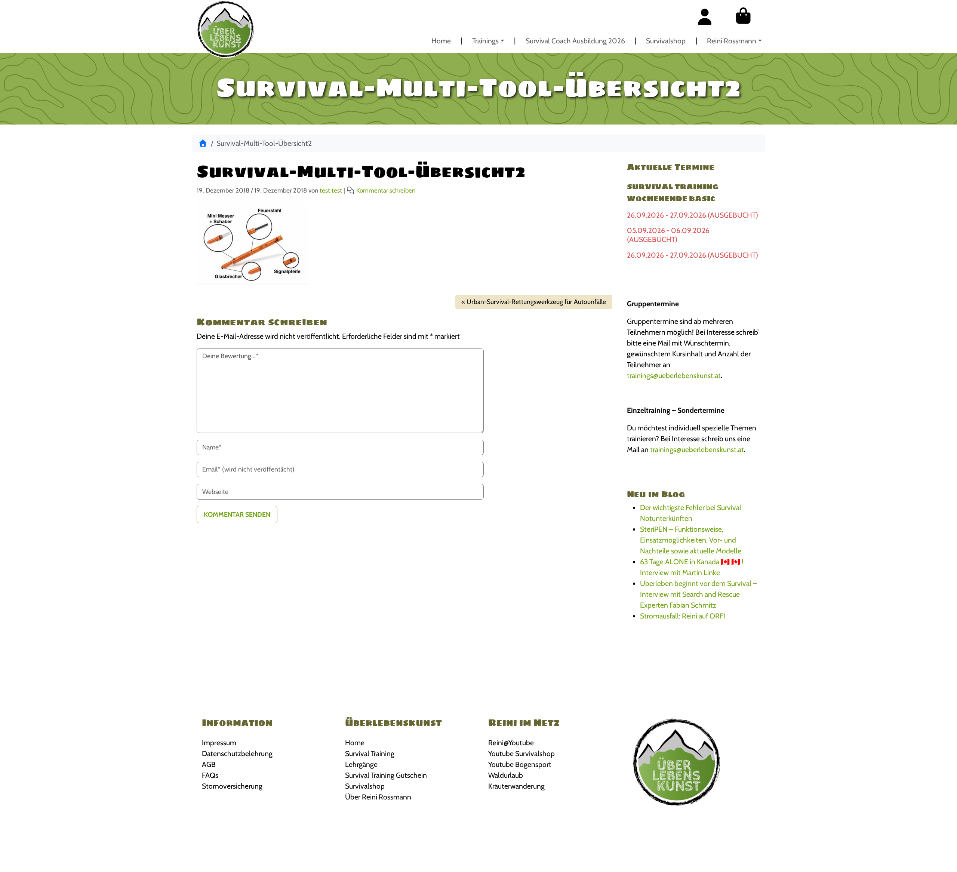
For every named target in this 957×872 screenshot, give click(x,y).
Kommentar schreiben (385, 190)
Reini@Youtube (511, 742)
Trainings (485, 40)
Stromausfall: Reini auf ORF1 (683, 615)
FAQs (210, 775)
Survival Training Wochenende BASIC (672, 193)
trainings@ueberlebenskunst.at (674, 375)
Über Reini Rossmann (378, 796)
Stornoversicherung (232, 786)
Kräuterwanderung (516, 786)
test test (331, 190)
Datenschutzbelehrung (237, 753)
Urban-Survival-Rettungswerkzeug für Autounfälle (536, 301)
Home (441, 40)
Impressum (219, 742)
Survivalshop (666, 40)
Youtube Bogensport (519, 764)
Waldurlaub (505, 775)
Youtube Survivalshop (521, 753)
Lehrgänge (361, 764)
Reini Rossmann (731, 40)
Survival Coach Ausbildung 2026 (575, 40)
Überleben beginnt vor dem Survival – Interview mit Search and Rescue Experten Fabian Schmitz (698, 594)
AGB (209, 764)
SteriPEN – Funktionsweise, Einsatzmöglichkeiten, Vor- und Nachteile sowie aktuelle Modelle (690, 540)
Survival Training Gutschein (386, 775)
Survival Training (369, 753)
